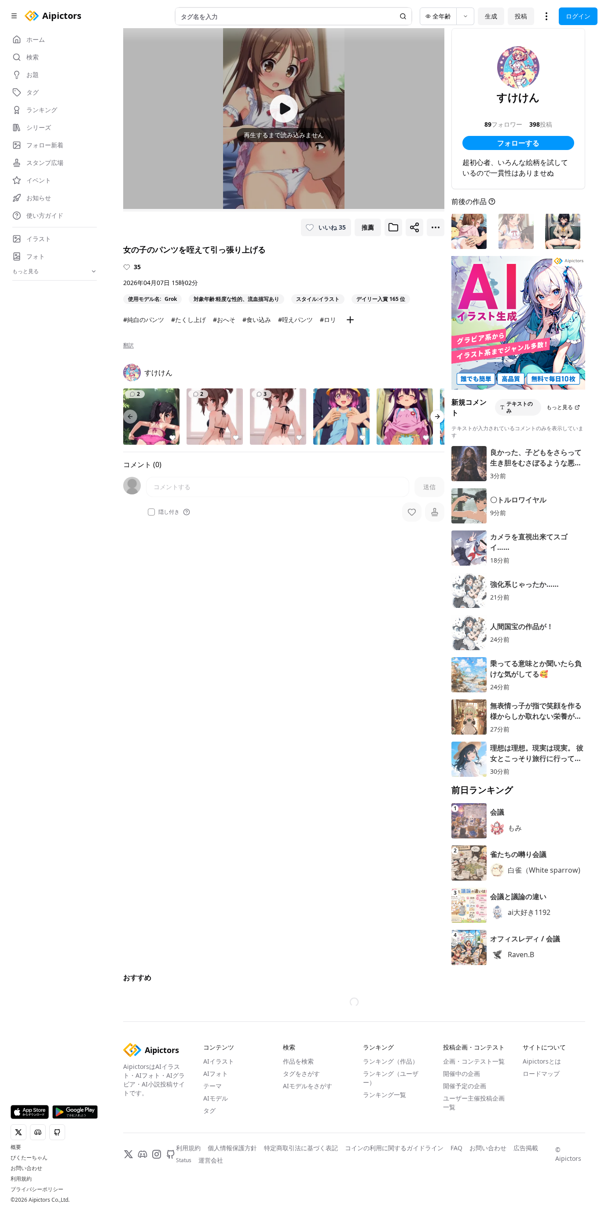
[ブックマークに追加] (393, 227)
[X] (128, 1154)
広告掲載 (525, 1148)
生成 (491, 16)
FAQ (456, 1148)
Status (183, 1160)
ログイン (578, 16)
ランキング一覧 (384, 1094)
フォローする (518, 143)
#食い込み (256, 319)
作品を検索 (298, 1061)
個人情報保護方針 (232, 1148)
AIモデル (215, 1098)
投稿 (521, 16)
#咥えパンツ (295, 319)
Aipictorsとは (542, 1061)
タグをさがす (301, 1073)
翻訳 (128, 345)
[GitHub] (170, 1154)
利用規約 (21, 1178)
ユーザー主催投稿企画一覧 (474, 1102)
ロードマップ (541, 1073)
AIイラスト (218, 1061)
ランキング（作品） (390, 1061)
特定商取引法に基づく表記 (301, 1148)
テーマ (212, 1086)
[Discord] (142, 1154)
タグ (209, 1110)
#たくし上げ (188, 319)
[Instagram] (156, 1154)
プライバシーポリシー (37, 1189)
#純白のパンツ (143, 319)
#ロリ (328, 319)
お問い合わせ (26, 1168)
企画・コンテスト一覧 (474, 1061)
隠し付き (169, 512)
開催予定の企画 (464, 1086)
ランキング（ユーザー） (390, 1077)
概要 (16, 1147)
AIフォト (215, 1073)
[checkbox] (151, 512)
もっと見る (559, 407)
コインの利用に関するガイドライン (394, 1148)
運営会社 (210, 1160)
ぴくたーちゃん (29, 1157)
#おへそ (224, 319)
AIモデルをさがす (307, 1086)
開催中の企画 (461, 1073)
